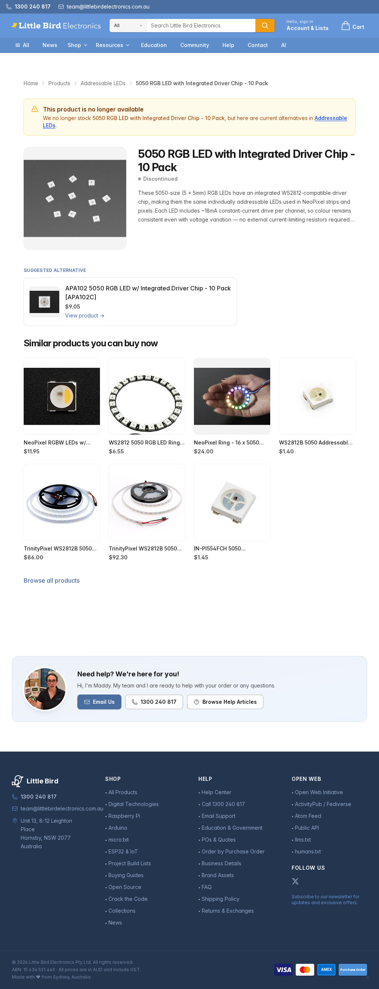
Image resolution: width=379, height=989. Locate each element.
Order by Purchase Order (233, 851)
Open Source (124, 887)
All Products (122, 792)
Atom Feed (308, 816)
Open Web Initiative (319, 792)
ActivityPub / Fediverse (323, 804)
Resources (109, 45)
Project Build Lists (129, 863)
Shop (74, 45)
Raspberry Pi (124, 816)
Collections (121, 911)
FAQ (207, 887)
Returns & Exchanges (228, 911)
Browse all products (52, 580)
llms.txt (303, 839)
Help (228, 45)
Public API (307, 828)
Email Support (218, 816)
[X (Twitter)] (295, 881)
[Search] (265, 25)
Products (59, 83)
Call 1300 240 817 (223, 804)
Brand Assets (218, 875)
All (26, 45)
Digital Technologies (133, 804)
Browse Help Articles (229, 702)
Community (194, 45)
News (50, 45)
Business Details (221, 863)
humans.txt (308, 851)
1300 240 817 (159, 702)
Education (154, 45)
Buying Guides (126, 875)
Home (31, 83)
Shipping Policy (220, 899)
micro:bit (118, 839)
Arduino (117, 828)
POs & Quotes (219, 839)
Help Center (216, 792)
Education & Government (232, 828)
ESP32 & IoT (123, 851)
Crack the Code (128, 899)
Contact (258, 45)
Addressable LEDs (103, 83)
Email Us (104, 702)
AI (283, 45)
